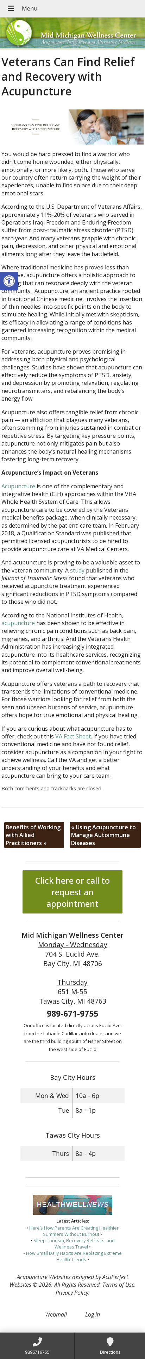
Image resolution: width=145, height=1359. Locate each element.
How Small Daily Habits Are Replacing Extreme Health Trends (74, 1256)
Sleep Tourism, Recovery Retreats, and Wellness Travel (74, 1243)
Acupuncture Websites (44, 1277)
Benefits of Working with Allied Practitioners (33, 835)
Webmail (56, 1314)
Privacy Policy (72, 1293)
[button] (9, 281)
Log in (92, 1314)
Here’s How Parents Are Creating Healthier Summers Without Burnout (74, 1231)
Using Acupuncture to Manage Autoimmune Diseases (103, 835)
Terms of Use (118, 1284)
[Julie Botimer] (72, 34)
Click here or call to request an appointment (72, 892)
